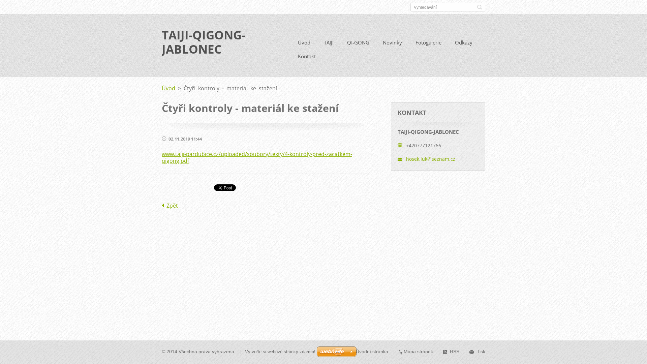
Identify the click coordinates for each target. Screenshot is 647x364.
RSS (454, 351)
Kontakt (307, 56)
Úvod (304, 42)
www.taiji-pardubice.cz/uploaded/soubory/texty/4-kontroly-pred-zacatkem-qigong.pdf (257, 157)
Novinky (392, 42)
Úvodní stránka (372, 351)
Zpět (172, 205)
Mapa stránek (418, 351)
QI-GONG (358, 42)
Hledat (479, 7)
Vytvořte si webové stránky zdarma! (280, 351)
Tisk (481, 351)
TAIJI (329, 42)
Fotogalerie (428, 42)
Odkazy (463, 42)
